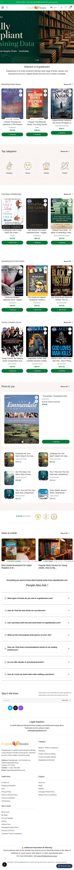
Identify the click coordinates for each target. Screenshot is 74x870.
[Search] (7, 7)
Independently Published (61, 125)
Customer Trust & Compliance (11, 833)
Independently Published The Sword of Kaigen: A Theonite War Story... (61, 121)
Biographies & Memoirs (46, 760)
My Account (5, 812)
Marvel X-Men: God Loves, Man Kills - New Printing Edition (61, 359)
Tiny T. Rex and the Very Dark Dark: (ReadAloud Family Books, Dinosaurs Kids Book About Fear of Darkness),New (25, 491)
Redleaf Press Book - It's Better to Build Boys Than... (61, 231)
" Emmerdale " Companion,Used (54, 396)
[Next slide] (71, 111)
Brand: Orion (45, 399)
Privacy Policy (6, 792)
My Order (4, 815)
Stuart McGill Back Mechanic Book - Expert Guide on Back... (12, 298)
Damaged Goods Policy (46, 792)
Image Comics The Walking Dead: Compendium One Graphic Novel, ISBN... (12, 359)
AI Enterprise (5, 801)
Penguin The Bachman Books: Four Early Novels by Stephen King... (37, 123)
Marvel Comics (62, 363)
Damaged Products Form (10, 827)
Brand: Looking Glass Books (62, 235)
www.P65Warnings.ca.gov (47, 856)
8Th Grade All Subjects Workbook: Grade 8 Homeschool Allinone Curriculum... (37, 298)
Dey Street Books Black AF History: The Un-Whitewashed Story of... (61, 298)
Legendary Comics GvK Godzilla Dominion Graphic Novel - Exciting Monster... (37, 359)
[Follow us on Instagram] (20, 708)
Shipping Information (8, 785)
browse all (67, 84)
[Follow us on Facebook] (10, 708)
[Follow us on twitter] (15, 708)
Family (46, 173)
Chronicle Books (54, 477)
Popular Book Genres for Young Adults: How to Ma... (52, 566)
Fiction (64, 173)
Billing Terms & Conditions (47, 795)
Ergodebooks (12, 127)
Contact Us (5, 782)
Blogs (40, 785)
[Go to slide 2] (37, 60)
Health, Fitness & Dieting (47, 754)
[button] (10, 119)
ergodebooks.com (23, 862)
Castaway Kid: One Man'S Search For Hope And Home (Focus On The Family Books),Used (25, 455)
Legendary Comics (37, 363)
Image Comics (12, 363)
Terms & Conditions (8, 798)
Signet (37, 127)
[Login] (61, 7)
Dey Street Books (62, 302)
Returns (4, 821)
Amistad (12, 235)
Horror (27, 173)
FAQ (3, 789)
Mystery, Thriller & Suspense (48, 748)
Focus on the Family (21, 459)
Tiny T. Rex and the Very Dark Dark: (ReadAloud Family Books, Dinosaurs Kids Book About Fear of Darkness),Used (59, 473)
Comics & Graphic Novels (47, 757)
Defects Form (6, 824)
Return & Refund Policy (9, 795)
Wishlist (41, 789)
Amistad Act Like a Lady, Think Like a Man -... (12, 231)
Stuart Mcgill (12, 302)
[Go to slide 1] (36, 60)
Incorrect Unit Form (7, 830)
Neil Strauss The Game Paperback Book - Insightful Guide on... (37, 231)
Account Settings (7, 818)
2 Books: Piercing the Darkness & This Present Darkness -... (12, 123)
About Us (41, 782)
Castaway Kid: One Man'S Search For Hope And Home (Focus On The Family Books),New (59, 455)
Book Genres (49, 561)
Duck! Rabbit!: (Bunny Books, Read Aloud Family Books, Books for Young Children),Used (59, 491)
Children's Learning (14, 561)
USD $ (55, 7)
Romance (41, 751)
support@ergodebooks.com (37, 730)
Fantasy (9, 173)
